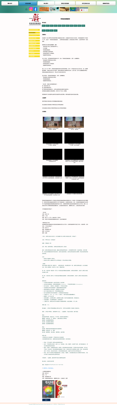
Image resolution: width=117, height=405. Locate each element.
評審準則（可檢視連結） (48, 368)
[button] (26, 9)
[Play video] (52, 122)
